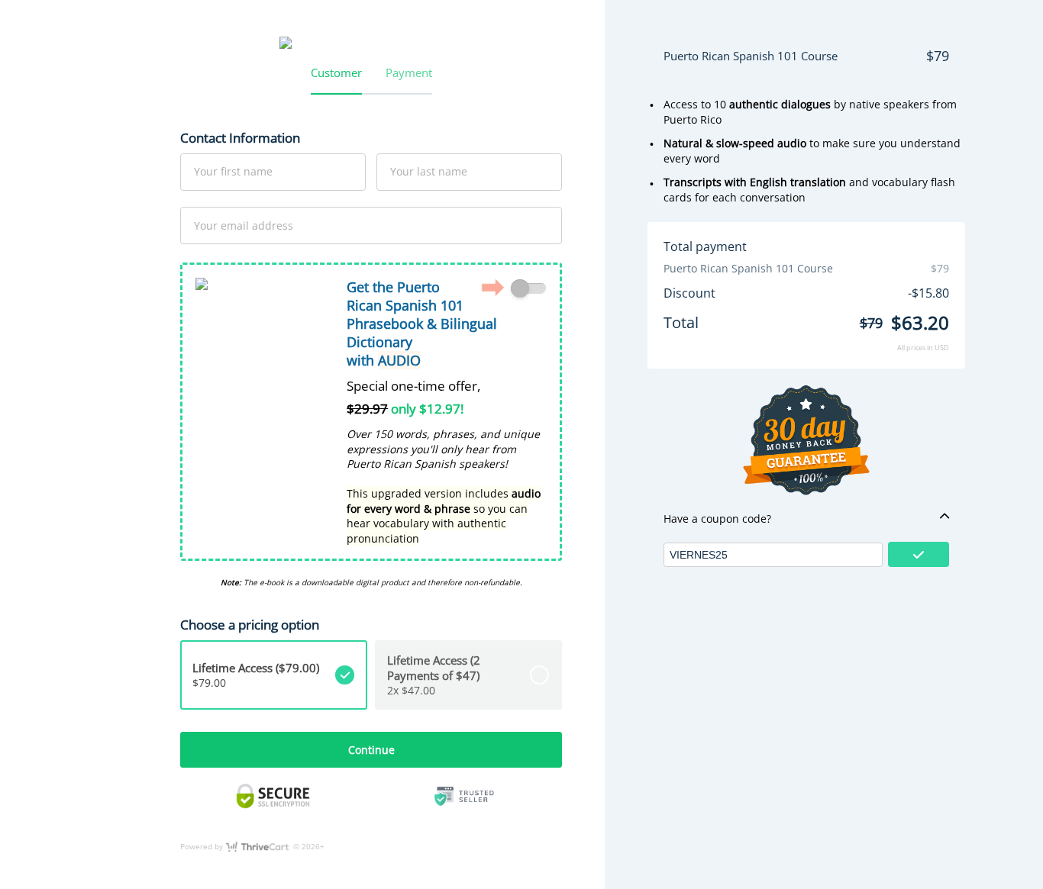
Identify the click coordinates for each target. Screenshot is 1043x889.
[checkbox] (529, 289)
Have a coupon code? (717, 518)
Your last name (428, 171)
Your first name (233, 171)
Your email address (243, 224)
